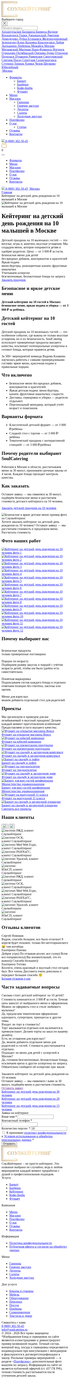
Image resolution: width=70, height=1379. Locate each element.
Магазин (15, 98)
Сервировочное (19, 1312)
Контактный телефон (17, 1120)
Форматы (15, 77)
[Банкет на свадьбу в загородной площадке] (31, 801)
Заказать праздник (14, 280)
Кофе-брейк (25, 88)
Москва (49, 46)
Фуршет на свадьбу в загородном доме (27, 777)
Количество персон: (16, 1128)
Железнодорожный (54, 39)
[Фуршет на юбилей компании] (23, 738)
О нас (13, 123)
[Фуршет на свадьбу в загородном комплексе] (32, 752)
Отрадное (61, 53)
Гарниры (23, 102)
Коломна (31, 42)
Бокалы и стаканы (21, 1291)
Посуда (14, 1305)
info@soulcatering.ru (14, 1329)
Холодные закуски (29, 116)
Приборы (15, 1308)
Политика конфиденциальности (30, 1243)
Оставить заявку (12, 1088)
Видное (53, 31)
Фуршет (22, 91)
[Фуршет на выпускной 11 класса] (25, 794)
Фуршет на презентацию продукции (26, 748)
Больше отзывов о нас (16, 978)
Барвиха (42, 31)
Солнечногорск (46, 60)
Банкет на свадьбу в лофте (19, 763)
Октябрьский (25, 53)
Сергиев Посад (12, 60)
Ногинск (58, 49)
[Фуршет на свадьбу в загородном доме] (29, 773)
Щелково (50, 63)
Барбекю (23, 84)
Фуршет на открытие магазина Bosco (26, 734)
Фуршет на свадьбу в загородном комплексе (31, 755)
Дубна (23, 39)
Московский (10, 49)
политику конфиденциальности (45, 1132)
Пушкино (22, 56)
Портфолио (16, 120)
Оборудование (19, 1298)
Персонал (15, 1301)
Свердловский (53, 56)
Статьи (21, 127)
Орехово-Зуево (44, 53)
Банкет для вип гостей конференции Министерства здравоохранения (26, 789)
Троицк (19, 63)
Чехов (39, 63)
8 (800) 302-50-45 (16, 141)
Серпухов (29, 60)
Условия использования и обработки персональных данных (27, 1138)
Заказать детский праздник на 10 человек (29, 508)
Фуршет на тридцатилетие (19, 770)
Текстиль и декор (20, 1315)
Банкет (21, 81)
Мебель (14, 1294)
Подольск (8, 56)
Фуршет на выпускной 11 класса (23, 798)
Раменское (36, 56)
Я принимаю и (34, 1136)
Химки (30, 63)
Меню (13, 95)
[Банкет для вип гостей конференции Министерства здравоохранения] (35, 784)
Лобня (60, 42)
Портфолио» (22, 1361)
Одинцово (9, 53)
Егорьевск (35, 39)
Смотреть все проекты (16, 809)
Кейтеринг (16, 1191)
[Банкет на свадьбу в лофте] (20, 759)
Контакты (15, 134)
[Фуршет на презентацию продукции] (27, 745)
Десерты (22, 109)
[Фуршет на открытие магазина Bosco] (28, 731)
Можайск (37, 46)
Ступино (8, 63)
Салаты (22, 112)
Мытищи (25, 49)
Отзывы (14, 130)
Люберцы (24, 46)
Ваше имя (9, 1116)
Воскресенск (10, 35)
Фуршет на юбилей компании (21, 741)
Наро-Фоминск (42, 49)
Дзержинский (37, 35)
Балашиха (29, 31)
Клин (21, 42)
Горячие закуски (28, 105)
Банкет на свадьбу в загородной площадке (30, 805)
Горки (23, 35)
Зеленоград (9, 42)
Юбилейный (10, 67)
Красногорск (47, 42)
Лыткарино (10, 46)
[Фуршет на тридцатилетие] (21, 766)
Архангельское (12, 31)
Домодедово (10, 39)
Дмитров (53, 35)
